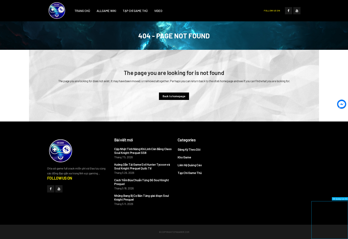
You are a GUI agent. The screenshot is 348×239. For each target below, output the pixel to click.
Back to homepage (174, 96)
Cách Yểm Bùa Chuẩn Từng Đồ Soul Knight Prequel (141, 182)
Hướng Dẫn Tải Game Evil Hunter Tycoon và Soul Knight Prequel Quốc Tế (142, 166)
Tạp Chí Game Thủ (190, 173)
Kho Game (184, 157)
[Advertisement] (268, 160)
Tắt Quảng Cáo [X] (340, 199)
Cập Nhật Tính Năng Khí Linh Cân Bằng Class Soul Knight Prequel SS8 (143, 150)
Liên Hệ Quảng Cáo (190, 165)
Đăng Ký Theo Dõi (189, 149)
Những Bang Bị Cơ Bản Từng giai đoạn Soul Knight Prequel (141, 197)
